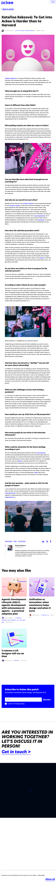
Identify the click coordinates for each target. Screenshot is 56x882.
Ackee (15, 541)
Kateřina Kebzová (10, 78)
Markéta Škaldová (20, 545)
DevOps (17, 205)
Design (44, 615)
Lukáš (35, 472)
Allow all (50, 879)
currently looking (28, 203)
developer (41, 220)
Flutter (20, 461)
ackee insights (8, 541)
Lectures (22, 620)
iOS (18, 620)
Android (18, 618)
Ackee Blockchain (10, 493)
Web (3, 622)
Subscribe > (47, 699)
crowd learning (40, 453)
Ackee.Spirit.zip (9, 497)
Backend (4, 620)
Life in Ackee (20, 30)
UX (48, 615)
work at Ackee (21, 541)
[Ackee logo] (7, 2)
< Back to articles (8, 9)
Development (12, 620)
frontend (12, 205)
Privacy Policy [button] (20, 704)
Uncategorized (30, 30)
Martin (42, 258)
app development (39, 216)
